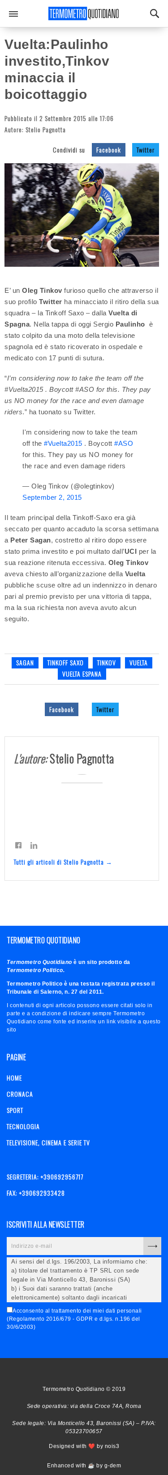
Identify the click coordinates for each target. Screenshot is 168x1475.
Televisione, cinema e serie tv (48, 1142)
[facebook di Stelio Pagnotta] (18, 845)
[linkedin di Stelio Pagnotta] (34, 845)
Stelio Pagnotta (46, 129)
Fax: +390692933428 (36, 1192)
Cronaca (20, 1093)
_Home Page (64, 1371)
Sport (15, 1110)
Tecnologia (23, 1126)
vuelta (138, 662)
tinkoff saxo (65, 662)
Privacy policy (96, 1371)
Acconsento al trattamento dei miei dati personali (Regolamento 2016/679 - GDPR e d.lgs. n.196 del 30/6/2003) (74, 1319)
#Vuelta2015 (63, 443)
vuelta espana (82, 673)
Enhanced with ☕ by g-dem (84, 1465)
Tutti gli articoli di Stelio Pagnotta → (63, 861)
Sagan (25, 662)
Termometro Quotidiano (84, 13)
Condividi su (69, 149)
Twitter (146, 149)
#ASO (123, 443)
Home (14, 1077)
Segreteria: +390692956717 (45, 1176)
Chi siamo (80, 1371)
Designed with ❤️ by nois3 (84, 1446)
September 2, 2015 (52, 497)
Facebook (108, 149)
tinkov (106, 662)
